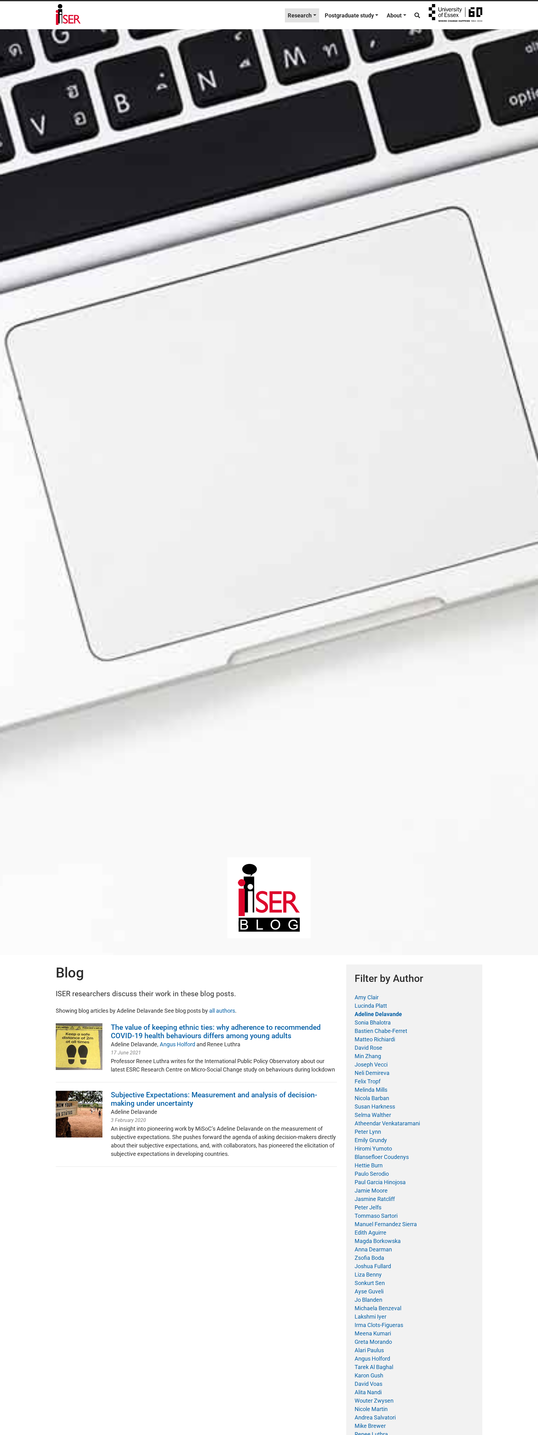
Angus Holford (177, 1044)
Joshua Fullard (373, 1266)
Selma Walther (373, 1115)
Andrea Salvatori (375, 1417)
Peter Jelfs (368, 1207)
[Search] (417, 15)
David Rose (368, 1047)
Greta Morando (373, 1342)
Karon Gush (369, 1375)
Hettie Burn (369, 1165)
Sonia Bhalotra (373, 1022)
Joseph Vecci (371, 1064)
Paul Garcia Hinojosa (380, 1182)
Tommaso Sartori (376, 1215)
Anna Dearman (373, 1249)
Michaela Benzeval (378, 1308)
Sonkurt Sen (370, 1283)
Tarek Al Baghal (374, 1367)
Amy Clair (367, 997)
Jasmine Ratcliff (375, 1199)
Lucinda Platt (371, 1005)
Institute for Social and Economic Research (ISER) (68, 15)
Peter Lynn (368, 1131)
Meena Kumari (373, 1333)
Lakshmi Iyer (370, 1316)
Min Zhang (368, 1056)
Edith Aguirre (370, 1232)
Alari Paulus (369, 1350)
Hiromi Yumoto (373, 1148)
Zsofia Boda (369, 1257)
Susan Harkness (375, 1106)
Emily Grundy (371, 1140)
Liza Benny (368, 1274)
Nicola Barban (372, 1098)
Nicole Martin (371, 1409)
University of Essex (455, 15)
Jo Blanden (368, 1300)
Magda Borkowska (378, 1241)
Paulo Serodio (372, 1173)
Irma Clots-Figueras (379, 1325)
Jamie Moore (371, 1190)
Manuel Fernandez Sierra (386, 1224)
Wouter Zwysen (374, 1400)
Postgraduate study (349, 15)
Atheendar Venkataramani (387, 1123)
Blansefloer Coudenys (382, 1157)
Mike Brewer (370, 1426)
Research (300, 15)
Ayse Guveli (369, 1291)
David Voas (368, 1384)
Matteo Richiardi (375, 1039)
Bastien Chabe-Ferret (381, 1031)
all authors (222, 1010)
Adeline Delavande (378, 1014)
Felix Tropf (367, 1081)
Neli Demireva (372, 1073)
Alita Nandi (368, 1392)
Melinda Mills (371, 1089)
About (394, 15)
